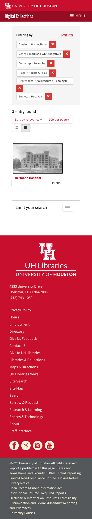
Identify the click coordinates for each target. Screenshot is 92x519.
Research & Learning (25, 409)
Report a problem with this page (32, 468)
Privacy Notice (19, 483)
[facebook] (14, 445)
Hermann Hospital (28, 178)
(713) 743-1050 (21, 297)
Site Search (18, 381)
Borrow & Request (23, 402)
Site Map (16, 388)
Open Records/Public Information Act (35, 488)
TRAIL (51, 473)
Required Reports (53, 493)
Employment (19, 324)
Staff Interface (20, 431)
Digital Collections (19, 16)
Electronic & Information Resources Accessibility (43, 498)
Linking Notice (68, 478)
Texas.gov (64, 468)
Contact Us (17, 345)
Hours (14, 317)
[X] (26, 445)
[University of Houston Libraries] (46, 259)
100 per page (58, 119)
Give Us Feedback (23, 338)
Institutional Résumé (24, 493)
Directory (16, 331)
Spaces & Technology (26, 416)
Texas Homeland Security (27, 473)
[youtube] (49, 445)
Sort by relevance (27, 119)
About (14, 424)
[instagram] (37, 445)
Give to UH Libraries (25, 352)
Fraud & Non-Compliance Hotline (32, 478)
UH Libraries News (23, 374)
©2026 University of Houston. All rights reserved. (43, 463)
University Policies (22, 513)
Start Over (67, 35)
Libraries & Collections (27, 360)
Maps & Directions (23, 367)
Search (15, 395)
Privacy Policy (20, 310)
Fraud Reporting (69, 473)
